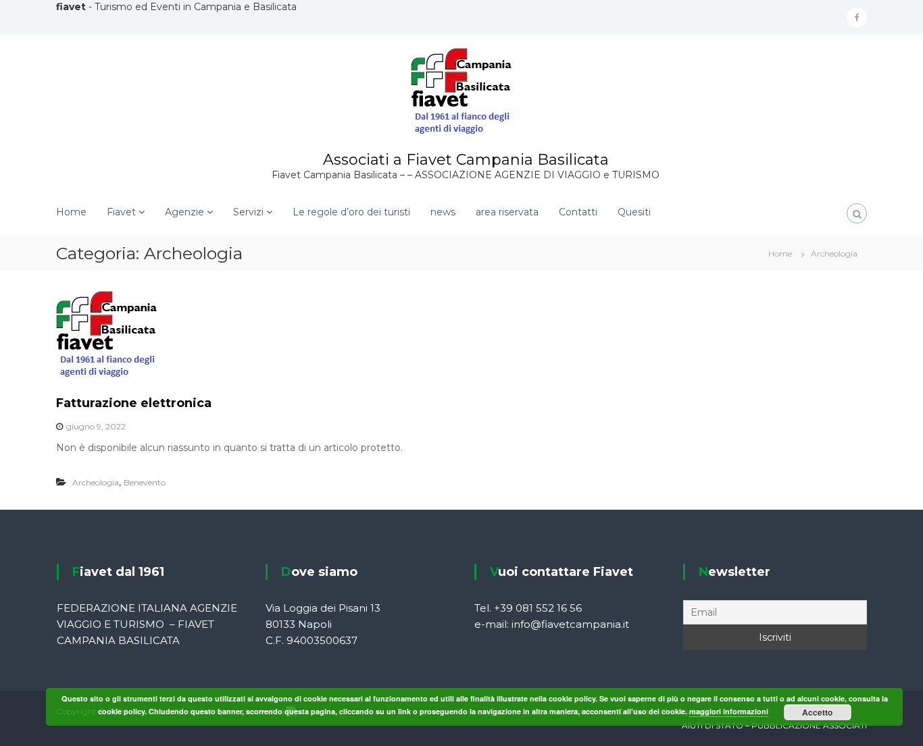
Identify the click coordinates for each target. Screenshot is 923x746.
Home (71, 212)
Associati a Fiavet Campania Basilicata (466, 160)
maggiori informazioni (728, 711)
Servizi (248, 212)
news (442, 212)
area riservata (507, 212)
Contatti (578, 212)
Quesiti (634, 212)
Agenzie (184, 212)
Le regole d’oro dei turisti (351, 212)
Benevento (145, 482)
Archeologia (95, 482)
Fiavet (121, 212)
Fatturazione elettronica (133, 403)
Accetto (817, 712)
